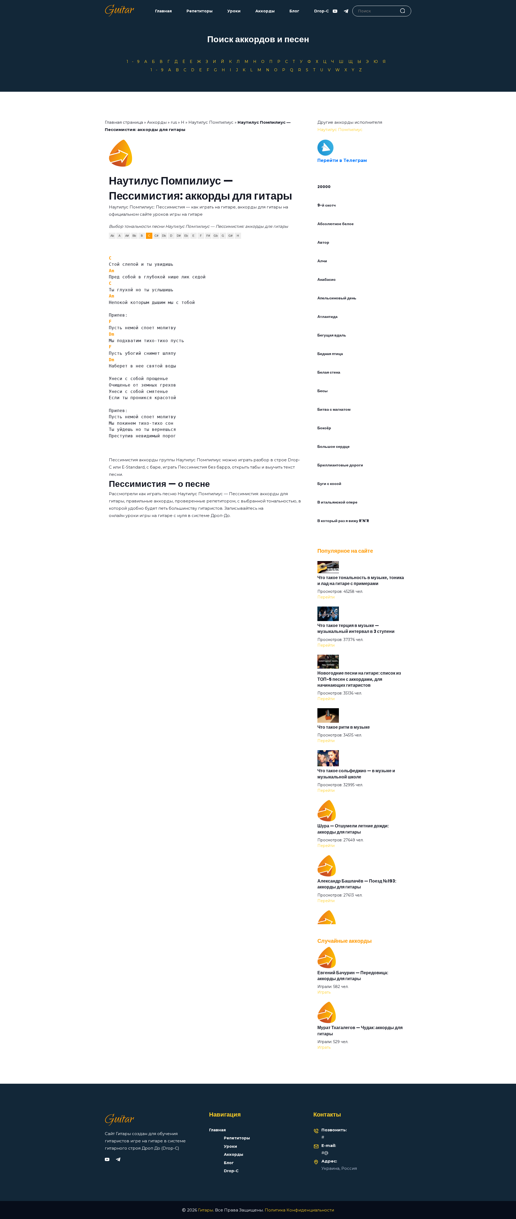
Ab (112, 235)
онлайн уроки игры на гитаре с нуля (148, 515)
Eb (186, 235)
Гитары (205, 1210)
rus (174, 122)
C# (156, 235)
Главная (163, 11)
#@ (324, 1152)
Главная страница (124, 122)
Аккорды (265, 11)
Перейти (326, 597)
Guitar (119, 11)
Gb (216, 235)
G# (230, 235)
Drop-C (321, 11)
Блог (294, 11)
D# (179, 235)
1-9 (135, 61)
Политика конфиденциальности (299, 1210)
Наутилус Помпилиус (211, 122)
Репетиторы (200, 11)
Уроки (234, 11)
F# (208, 235)
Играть (324, 992)
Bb (134, 235)
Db (164, 235)
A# (127, 235)
